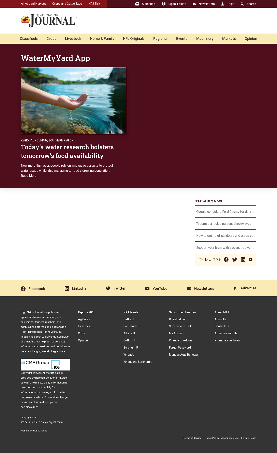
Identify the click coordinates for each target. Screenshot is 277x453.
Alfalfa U (129, 333)
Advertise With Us (226, 333)
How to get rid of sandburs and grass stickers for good (225, 236)
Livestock (73, 38)
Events (181, 38)
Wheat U (128, 354)
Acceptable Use (230, 438)
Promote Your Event (228, 340)
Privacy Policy (211, 438)
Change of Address (181, 340)
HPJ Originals (134, 38)
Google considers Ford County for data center (225, 212)
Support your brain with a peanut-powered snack (225, 248)
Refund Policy (248, 438)
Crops (51, 38)
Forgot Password (180, 347)
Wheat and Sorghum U (137, 361)
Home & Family (102, 38)
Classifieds (29, 38)
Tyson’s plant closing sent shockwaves (223, 224)
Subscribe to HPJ (180, 326)
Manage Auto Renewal (183, 354)
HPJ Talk (94, 3)
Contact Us (222, 326)
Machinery (205, 38)
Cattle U (128, 319)
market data (53, 372)
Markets (229, 38)
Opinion (251, 38)
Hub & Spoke (40, 430)
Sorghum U (130, 347)
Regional (160, 38)
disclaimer (32, 406)
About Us (221, 319)
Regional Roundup (34, 140)
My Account (176, 333)
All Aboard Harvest (33, 3)
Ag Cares (84, 319)
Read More (29, 176)
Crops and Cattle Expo (67, 3)
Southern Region (60, 140)
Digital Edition (177, 319)
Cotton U (129, 340)
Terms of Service (192, 438)
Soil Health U (131, 326)
